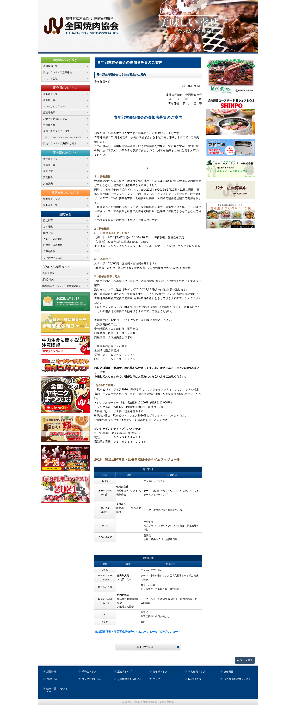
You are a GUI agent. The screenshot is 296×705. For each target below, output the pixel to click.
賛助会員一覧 (50, 205)
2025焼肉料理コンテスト (237, 679)
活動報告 (48, 177)
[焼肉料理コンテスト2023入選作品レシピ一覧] (65, 458)
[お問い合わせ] (65, 301)
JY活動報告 (49, 251)
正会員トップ (50, 94)
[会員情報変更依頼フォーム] (65, 323)
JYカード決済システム (55, 118)
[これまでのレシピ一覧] (231, 216)
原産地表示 (49, 112)
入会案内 (48, 183)
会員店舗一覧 (50, 66)
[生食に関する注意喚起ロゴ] (65, 345)
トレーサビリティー (54, 106)
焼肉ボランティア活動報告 (57, 72)
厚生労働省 (48, 279)
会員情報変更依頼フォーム (130, 680)
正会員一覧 (49, 100)
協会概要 (48, 220)
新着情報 (51, 671)
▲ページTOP (245, 660)
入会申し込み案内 (52, 239)
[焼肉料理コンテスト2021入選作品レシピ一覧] (65, 488)
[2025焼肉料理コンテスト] (65, 429)
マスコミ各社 (50, 78)
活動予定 (48, 171)
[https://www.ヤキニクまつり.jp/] (65, 394)
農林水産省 (48, 273)
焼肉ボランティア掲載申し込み (60, 143)
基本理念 (48, 226)
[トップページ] (148, 27)
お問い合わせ (53, 679)
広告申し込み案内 (52, 245)
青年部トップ (50, 158)
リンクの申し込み (52, 257)
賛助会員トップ (51, 198)
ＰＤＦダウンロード (146, 646)
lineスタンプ (195, 679)
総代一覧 (48, 232)
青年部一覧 (49, 165)
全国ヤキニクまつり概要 (56, 131)
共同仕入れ (49, 125)
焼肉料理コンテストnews (57, 689)
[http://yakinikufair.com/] (65, 365)
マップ (156, 679)
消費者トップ (89, 671)
